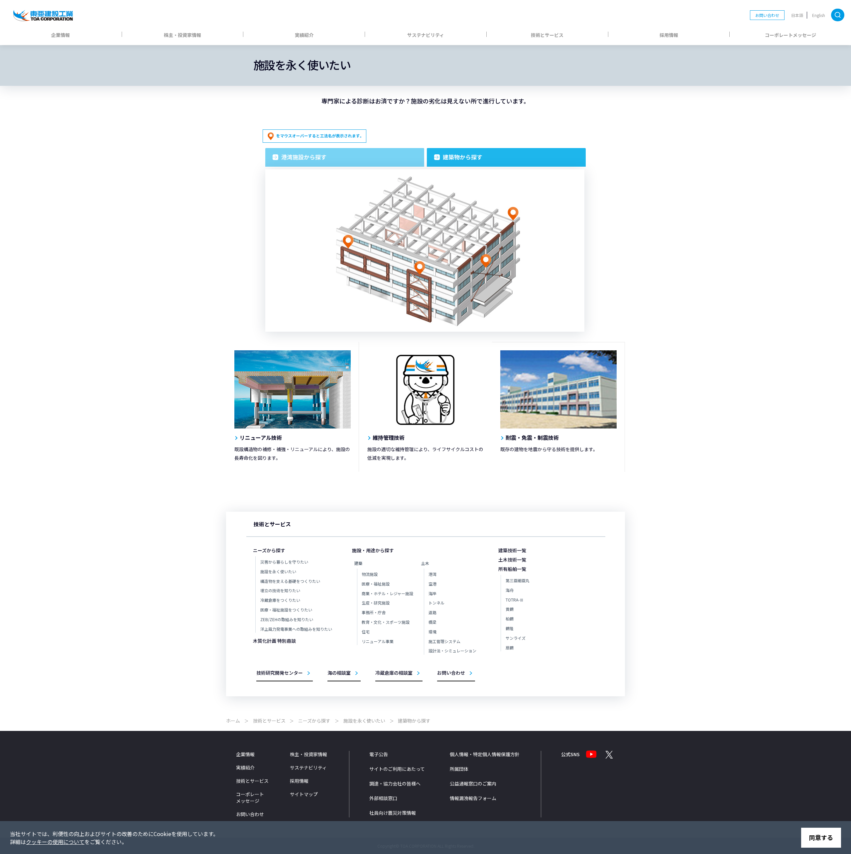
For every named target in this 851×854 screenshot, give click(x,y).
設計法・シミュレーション (452, 650)
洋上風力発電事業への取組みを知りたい (296, 629)
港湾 (432, 574)
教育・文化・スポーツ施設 (386, 622)
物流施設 (370, 574)
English (818, 15)
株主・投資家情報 (182, 35)
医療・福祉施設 (376, 584)
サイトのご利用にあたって (397, 769)
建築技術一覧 (512, 550)
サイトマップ (304, 794)
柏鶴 (510, 618)
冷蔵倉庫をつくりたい (280, 600)
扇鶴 (510, 647)
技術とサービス (547, 35)
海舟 (510, 590)
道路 (432, 612)
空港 (432, 584)
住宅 (366, 631)
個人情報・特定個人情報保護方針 (485, 754)
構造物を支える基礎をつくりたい (290, 581)
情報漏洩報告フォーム (473, 798)
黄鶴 (510, 609)
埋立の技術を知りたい (280, 590)
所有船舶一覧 (512, 569)
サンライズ (516, 638)
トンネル (436, 602)
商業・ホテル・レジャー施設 (387, 593)
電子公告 (378, 754)
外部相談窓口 (383, 798)
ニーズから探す (269, 550)
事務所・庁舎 (374, 612)
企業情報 (60, 35)
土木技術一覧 (512, 559)
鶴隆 (510, 628)
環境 (432, 631)
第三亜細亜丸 (518, 580)
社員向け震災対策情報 (392, 812)
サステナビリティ (425, 35)
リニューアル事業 (378, 641)
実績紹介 (304, 35)
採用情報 (669, 35)
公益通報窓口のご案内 (473, 783)
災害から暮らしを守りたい (284, 562)
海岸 (432, 593)
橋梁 (432, 622)
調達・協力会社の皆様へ (395, 783)
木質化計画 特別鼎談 (274, 640)
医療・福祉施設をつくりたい (286, 609)
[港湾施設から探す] (344, 157)
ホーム (233, 720)
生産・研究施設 (376, 602)
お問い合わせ (767, 15)
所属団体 (459, 769)
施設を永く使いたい (278, 571)
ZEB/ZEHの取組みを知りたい (286, 619)
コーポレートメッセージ (790, 35)
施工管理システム (444, 641)
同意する (821, 837)
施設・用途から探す (373, 550)
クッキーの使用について (55, 842)
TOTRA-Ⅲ (515, 599)
